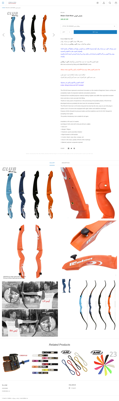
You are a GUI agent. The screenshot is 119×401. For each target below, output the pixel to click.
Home (3, 7)
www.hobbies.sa (24, 398)
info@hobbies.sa (6, 391)
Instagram (73, 388)
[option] (28, 33)
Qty (64, 32)
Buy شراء (95, 32)
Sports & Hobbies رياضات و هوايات (11, 398)
